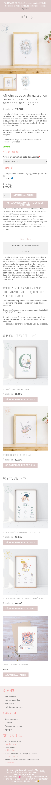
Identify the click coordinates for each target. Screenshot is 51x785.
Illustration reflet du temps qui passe (21, 754)
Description (26, 239)
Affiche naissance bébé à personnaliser (22, 760)
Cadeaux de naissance (12, 211)
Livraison (8, 723)
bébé (35, 216)
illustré (15, 222)
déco (18, 219)
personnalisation (23, 224)
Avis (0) (25, 251)
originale (43, 222)
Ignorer (25, 9)
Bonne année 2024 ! (13, 741)
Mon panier (9, 704)
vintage (6, 229)
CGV (42, 772)
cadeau (41, 216)
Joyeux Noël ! (10, 748)
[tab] (25, 239)
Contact (33, 774)
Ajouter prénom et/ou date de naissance (21, 157)
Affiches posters (37, 209)
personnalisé (36, 224)
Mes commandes (12, 700)
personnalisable (9, 224)
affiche (29, 216)
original (36, 222)
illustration (7, 222)
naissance (28, 222)
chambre (6, 219)
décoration (25, 219)
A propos (9, 729)
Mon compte (10, 697)
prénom (28, 227)
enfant (33, 219)
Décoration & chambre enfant (34, 211)
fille (40, 123)
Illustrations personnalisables (23, 214)
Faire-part (7, 214)
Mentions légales (21, 774)
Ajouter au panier (23, 195)
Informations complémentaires (25, 245)
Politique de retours (13, 726)
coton (13, 219)
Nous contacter (11, 719)
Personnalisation (9, 216)
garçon (40, 219)
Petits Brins (19, 227)
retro (34, 227)
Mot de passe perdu (13, 707)
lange (20, 222)
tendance (41, 227)
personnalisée (9, 227)
